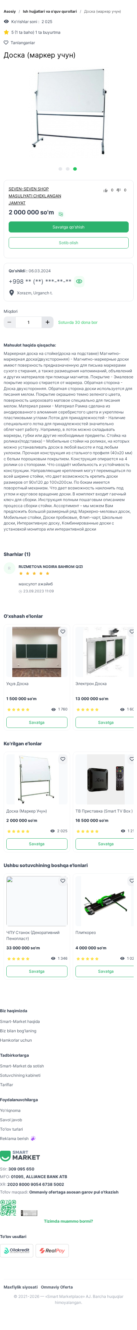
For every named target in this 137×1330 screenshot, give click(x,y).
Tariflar (6, 1084)
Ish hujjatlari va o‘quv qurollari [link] (50, 11)
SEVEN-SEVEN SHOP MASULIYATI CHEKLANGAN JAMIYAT (35, 195)
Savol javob (11, 1119)
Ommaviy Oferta (57, 1287)
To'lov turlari (11, 1129)
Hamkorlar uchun (16, 1040)
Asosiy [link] (10, 11)
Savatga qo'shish (68, 226)
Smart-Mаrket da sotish (22, 1065)
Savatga (37, 722)
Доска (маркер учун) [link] (102, 11)
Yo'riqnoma (10, 1110)
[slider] (35, 573)
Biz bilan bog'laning (18, 1030)
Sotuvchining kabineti (20, 1075)
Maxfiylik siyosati (21, 1287)
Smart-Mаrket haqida (20, 1021)
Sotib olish (68, 242)
